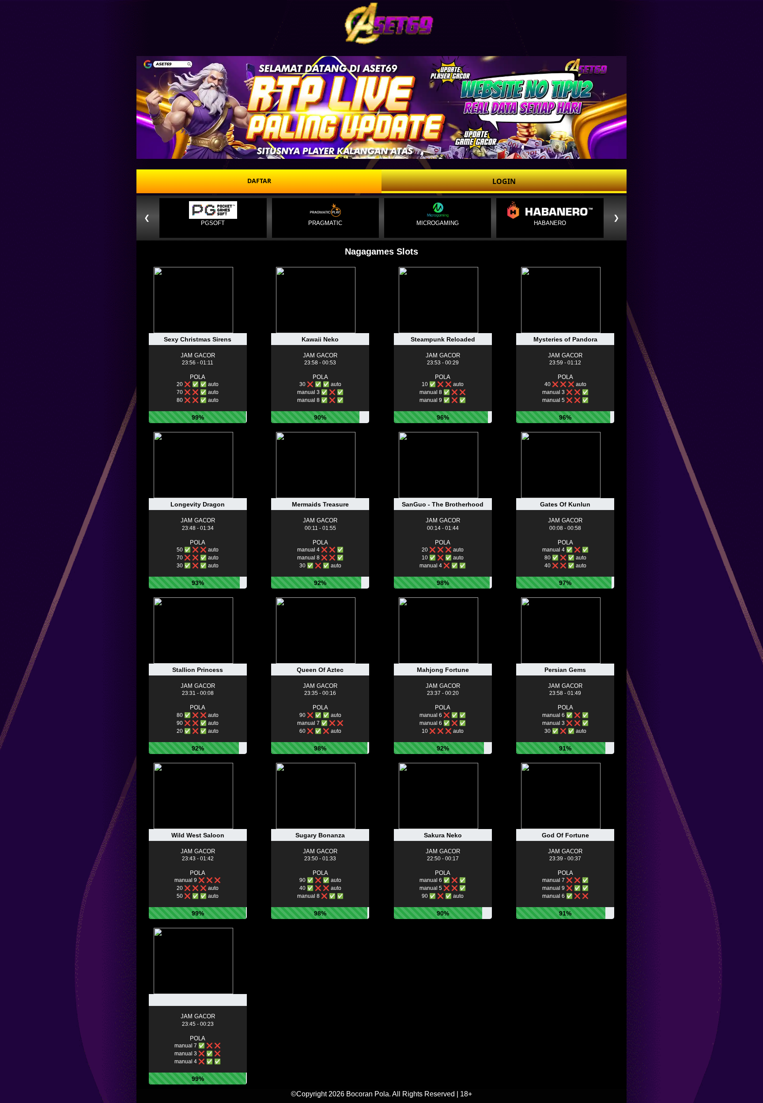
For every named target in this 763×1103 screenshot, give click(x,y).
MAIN (198, 347)
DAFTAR (259, 180)
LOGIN (504, 181)
